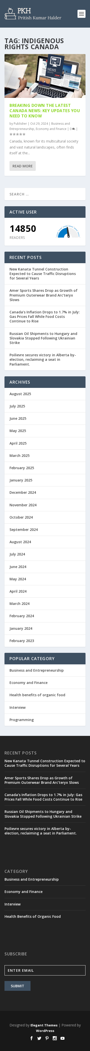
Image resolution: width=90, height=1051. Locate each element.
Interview (18, 707)
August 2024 (20, 541)
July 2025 (17, 406)
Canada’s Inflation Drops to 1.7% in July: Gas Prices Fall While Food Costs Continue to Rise (45, 316)
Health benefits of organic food (37, 694)
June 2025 (18, 418)
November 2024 (23, 505)
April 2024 (18, 591)
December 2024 (23, 492)
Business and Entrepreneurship (37, 670)
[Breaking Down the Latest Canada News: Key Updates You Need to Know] (45, 76)
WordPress (45, 1030)
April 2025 (18, 443)
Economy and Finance (51, 129)
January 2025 (21, 480)
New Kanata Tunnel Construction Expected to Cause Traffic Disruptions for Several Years (43, 274)
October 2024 (21, 517)
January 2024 (21, 628)
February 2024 (22, 615)
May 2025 (18, 430)
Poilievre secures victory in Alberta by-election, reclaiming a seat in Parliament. (43, 359)
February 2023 (22, 640)
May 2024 (18, 579)
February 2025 (22, 467)
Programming (22, 719)
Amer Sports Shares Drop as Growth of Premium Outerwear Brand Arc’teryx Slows (44, 295)
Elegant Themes (44, 1025)
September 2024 (24, 529)
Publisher (20, 123)
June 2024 (18, 566)
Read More (22, 166)
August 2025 (20, 393)
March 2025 (20, 455)
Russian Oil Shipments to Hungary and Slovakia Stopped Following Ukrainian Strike (43, 338)
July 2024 (17, 554)
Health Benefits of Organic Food (32, 916)
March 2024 (20, 603)
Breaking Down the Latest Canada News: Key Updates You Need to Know (45, 111)
